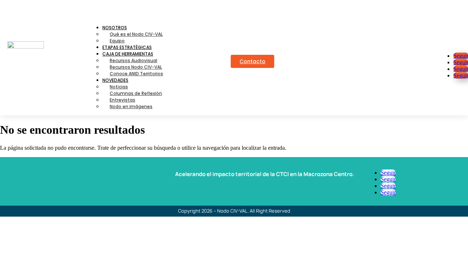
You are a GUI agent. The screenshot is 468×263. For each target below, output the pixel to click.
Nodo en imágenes (131, 106)
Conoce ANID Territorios (136, 73)
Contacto (252, 61)
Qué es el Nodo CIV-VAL (136, 34)
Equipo (117, 41)
